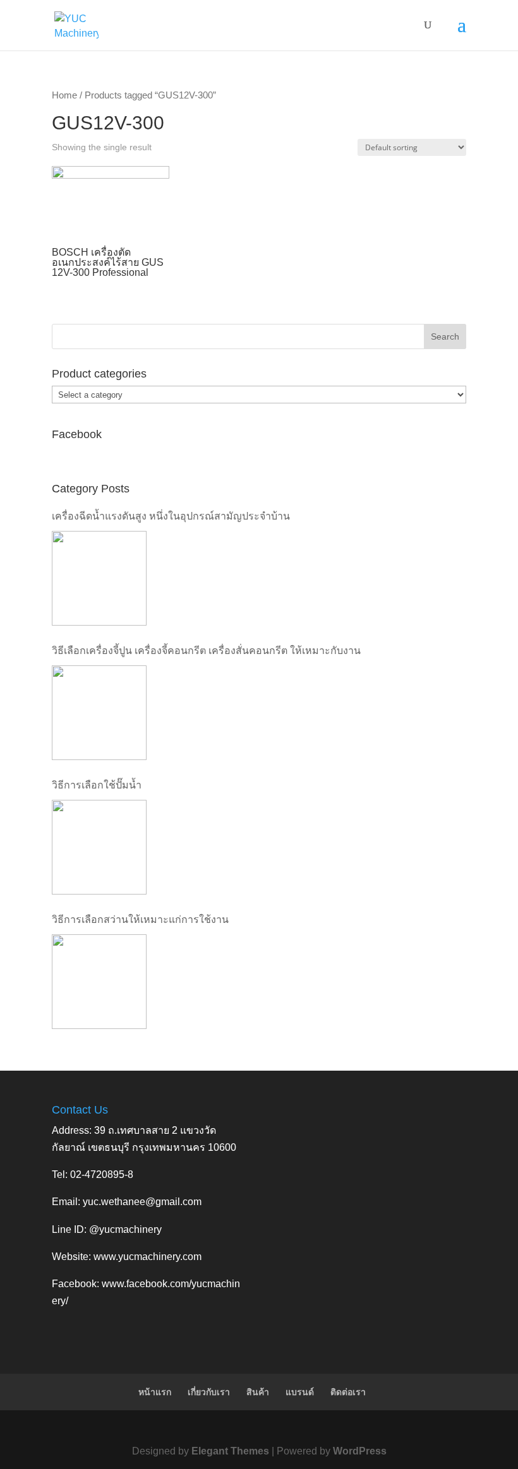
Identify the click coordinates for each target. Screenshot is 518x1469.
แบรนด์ (300, 1392)
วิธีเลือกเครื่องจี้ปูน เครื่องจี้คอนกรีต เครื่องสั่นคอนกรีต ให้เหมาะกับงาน (206, 650)
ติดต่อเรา (348, 1392)
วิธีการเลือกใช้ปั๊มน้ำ (97, 785)
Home (64, 95)
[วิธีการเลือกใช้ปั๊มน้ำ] (99, 847)
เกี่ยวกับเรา (209, 1392)
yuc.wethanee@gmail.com (142, 1201)
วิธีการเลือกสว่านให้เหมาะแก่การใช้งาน (140, 919)
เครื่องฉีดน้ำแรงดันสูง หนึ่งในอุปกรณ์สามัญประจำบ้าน (171, 516)
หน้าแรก (154, 1392)
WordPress (360, 1451)
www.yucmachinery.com (147, 1256)
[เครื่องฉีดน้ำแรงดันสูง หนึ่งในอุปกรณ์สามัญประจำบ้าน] (99, 578)
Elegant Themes (230, 1451)
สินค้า (257, 1392)
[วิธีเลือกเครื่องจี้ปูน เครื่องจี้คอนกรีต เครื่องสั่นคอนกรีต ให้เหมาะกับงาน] (99, 712)
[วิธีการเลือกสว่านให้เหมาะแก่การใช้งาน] (99, 981)
